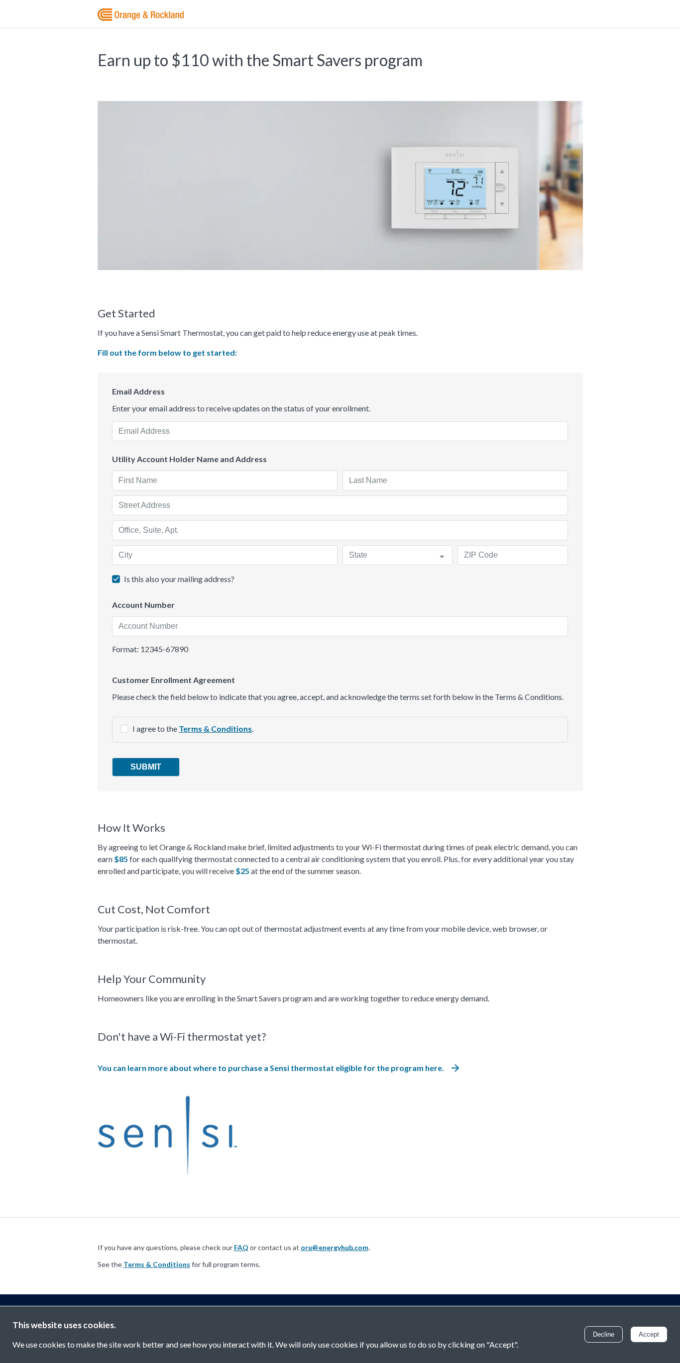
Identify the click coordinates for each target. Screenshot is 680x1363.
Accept (649, 1334)
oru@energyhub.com (334, 1247)
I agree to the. (192, 728)
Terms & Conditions (215, 728)
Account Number (143, 605)
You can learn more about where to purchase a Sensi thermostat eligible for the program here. (271, 1067)
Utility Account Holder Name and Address (189, 459)
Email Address (138, 391)
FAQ (241, 1247)
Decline (603, 1334)
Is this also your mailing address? (179, 579)
